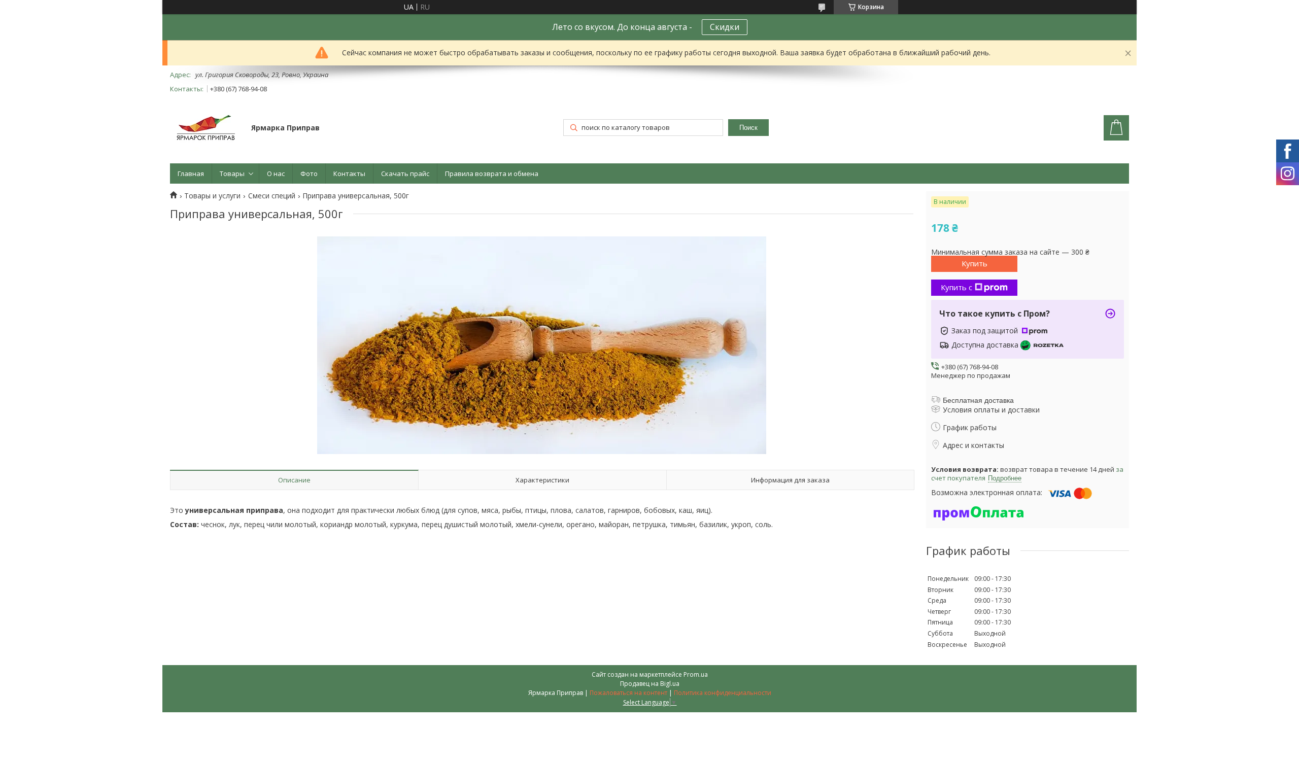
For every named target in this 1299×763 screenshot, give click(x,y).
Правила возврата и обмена (491, 173)
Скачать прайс (405, 173)
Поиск (748, 127)
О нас (276, 173)
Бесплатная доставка (978, 400)
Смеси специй (271, 195)
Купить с (956, 287)
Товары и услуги (212, 195)
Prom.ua (695, 674)
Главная (191, 173)
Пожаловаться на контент (628, 692)
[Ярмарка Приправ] (206, 128)
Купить (974, 263)
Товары (232, 173)
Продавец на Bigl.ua (649, 683)
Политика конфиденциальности (722, 692)
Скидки (724, 26)
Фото (309, 173)
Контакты (349, 173)
